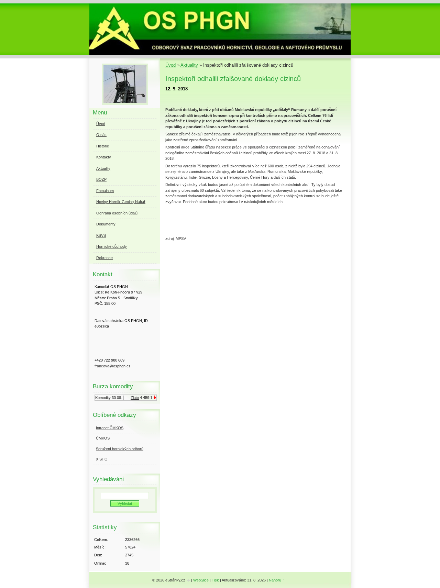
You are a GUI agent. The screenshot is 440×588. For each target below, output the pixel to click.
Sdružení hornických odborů (119, 449)
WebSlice (201, 580)
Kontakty (103, 157)
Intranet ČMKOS (109, 428)
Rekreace (104, 258)
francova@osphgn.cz (113, 366)
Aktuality (189, 65)
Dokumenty (106, 224)
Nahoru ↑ (276, 580)
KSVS (101, 235)
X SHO (102, 459)
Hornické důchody (111, 246)
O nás (101, 135)
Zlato (132, 398)
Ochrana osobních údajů (117, 213)
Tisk (215, 580)
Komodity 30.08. (105, 398)
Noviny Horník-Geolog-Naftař (120, 202)
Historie (102, 146)
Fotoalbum (105, 191)
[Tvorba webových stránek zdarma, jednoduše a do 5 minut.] (188, 580)
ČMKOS (103, 438)
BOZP (101, 179)
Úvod (170, 65)
